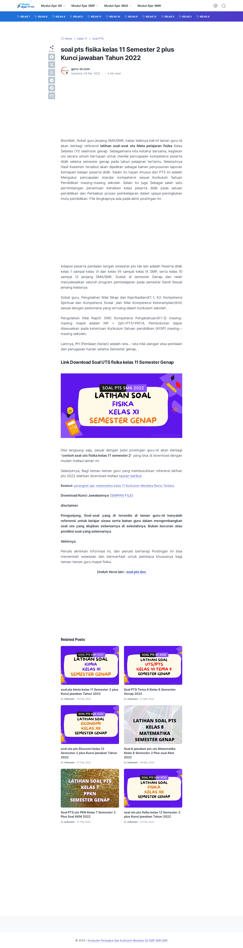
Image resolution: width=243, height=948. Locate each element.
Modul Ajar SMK (149, 6)
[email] (51, 95)
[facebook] (51, 57)
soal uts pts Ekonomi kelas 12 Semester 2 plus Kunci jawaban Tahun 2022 (89, 753)
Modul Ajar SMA (116, 6)
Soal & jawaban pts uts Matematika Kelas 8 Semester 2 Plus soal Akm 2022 (149, 753)
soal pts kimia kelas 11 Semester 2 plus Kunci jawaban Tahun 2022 (89, 692)
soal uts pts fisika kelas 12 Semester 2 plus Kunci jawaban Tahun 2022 (152, 814)
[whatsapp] (51, 72)
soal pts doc (136, 572)
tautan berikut (130, 476)
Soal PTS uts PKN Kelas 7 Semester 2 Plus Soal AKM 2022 (88, 814)
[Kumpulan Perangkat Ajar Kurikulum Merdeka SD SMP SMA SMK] (25, 5)
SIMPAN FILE (121, 495)
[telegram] (51, 80)
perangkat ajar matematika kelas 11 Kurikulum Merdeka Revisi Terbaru (124, 486)
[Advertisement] (121, 106)
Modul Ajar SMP (83, 6)
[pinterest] (51, 88)
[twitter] (51, 64)
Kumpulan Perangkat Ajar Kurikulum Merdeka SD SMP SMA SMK (128, 940)
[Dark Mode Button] (215, 5)
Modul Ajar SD (51, 6)
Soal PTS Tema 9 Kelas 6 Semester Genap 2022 (150, 692)
